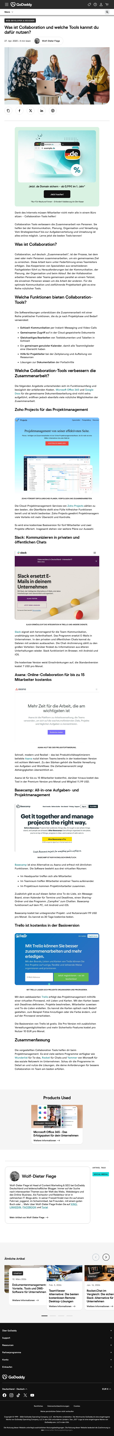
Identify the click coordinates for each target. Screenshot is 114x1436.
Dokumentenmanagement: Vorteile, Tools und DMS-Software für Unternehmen (29, 1288)
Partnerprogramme (11, 1352)
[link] (19, 111)
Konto (5, 1359)
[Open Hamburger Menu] (5, 4)
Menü (7, 12)
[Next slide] (106, 1257)
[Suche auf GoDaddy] (107, 12)
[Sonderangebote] (89, 4)
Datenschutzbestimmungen (58, 1406)
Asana (28, 758)
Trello (45, 996)
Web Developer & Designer (21, 20)
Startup (18, 1273)
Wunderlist (21, 1057)
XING (74, 1204)
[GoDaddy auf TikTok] (18, 1396)
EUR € (105, 1389)
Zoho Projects (75, 505)
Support (6, 1338)
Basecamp (21, 864)
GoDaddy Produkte (45, 1123)
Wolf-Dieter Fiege (51, 41)
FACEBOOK (29, 1207)
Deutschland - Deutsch (13, 1389)
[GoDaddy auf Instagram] (11, 1396)
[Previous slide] (95, 1257)
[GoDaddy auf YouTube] (32, 1396)
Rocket (46, 1057)
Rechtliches (38, 1406)
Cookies (77, 1406)
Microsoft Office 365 (67, 389)
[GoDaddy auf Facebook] (4, 1396)
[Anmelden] (101, 4)
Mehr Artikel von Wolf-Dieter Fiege (27, 1217)
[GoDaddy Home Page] (13, 1377)
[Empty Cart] (107, 4)
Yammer (72, 1057)
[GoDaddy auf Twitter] (25, 1396)
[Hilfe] (95, 4)
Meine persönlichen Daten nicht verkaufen (57, 1411)
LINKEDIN (15, 1207)
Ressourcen (7, 1345)
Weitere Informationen (23, 1300)
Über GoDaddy (9, 1330)
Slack (18, 631)
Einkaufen (7, 1367)
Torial (45, 1207)
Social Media (101, 1174)
